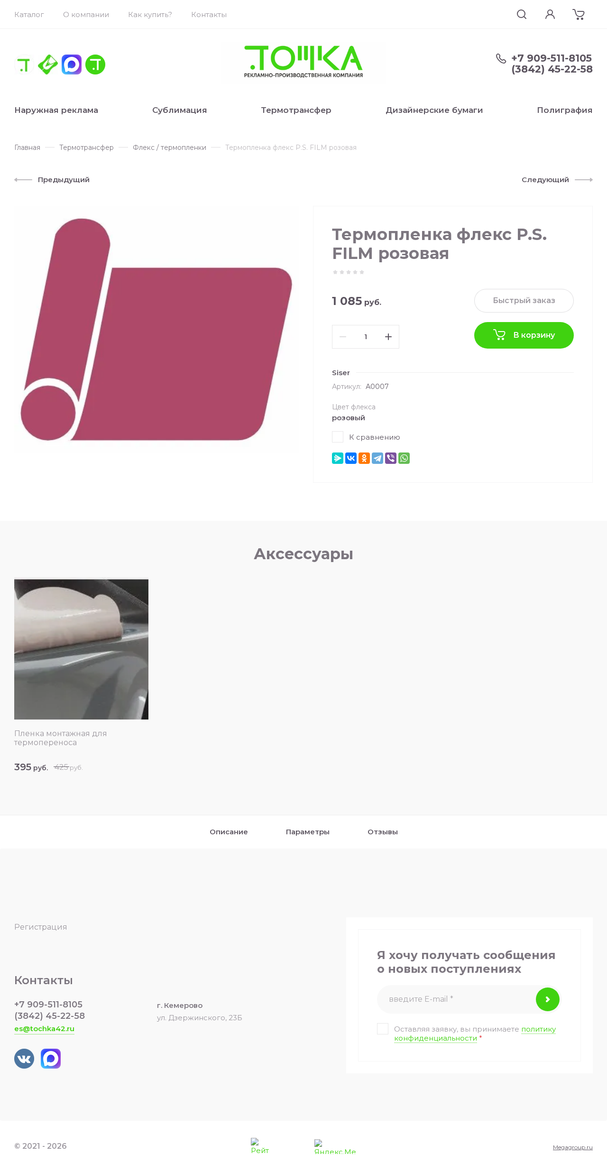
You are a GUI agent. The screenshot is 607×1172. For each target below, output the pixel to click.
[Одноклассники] (364, 458)
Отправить (548, 999)
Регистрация (40, 927)
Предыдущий (64, 179)
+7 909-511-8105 (551, 58)
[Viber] (390, 458)
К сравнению (374, 437)
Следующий (545, 179)
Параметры (308, 831)
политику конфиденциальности (475, 1033)
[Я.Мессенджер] (337, 458)
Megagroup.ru (573, 1147)
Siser (341, 372)
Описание (229, 831)
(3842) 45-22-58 (552, 69)
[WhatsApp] (404, 458)
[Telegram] (377, 458)
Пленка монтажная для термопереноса (60, 738)
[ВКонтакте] (351, 458)
